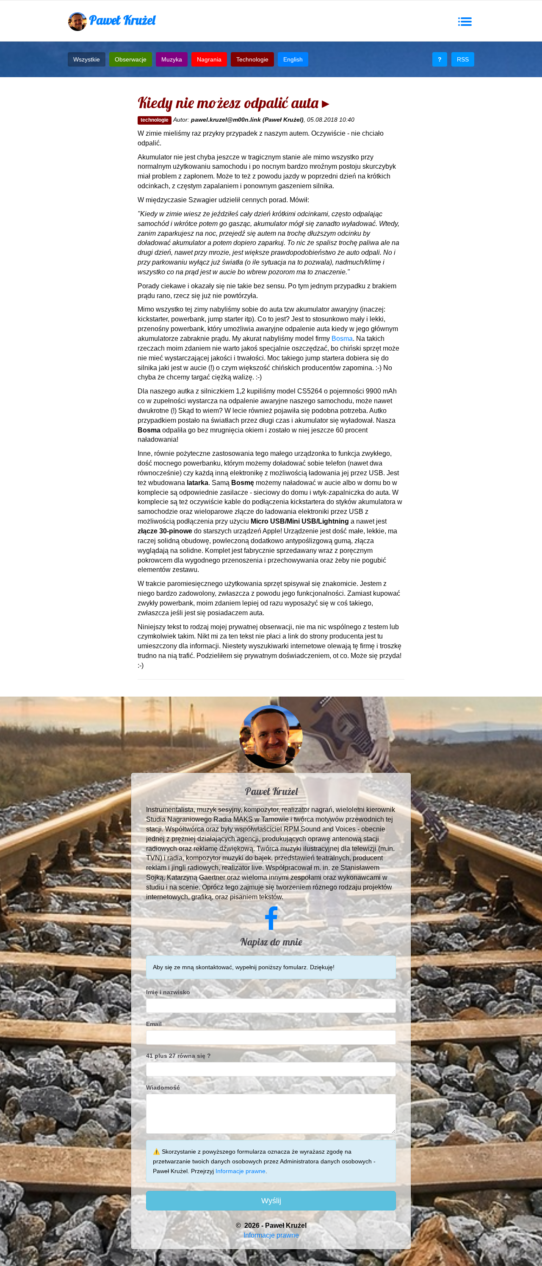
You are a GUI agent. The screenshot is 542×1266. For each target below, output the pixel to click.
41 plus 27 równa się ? (178, 1055)
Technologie (252, 59)
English (293, 59)
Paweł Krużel (122, 20)
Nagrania (209, 59)
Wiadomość (163, 1087)
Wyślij (271, 1200)
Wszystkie (86, 59)
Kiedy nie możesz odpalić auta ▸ (233, 102)
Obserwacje (131, 59)
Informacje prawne (240, 1171)
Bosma (342, 338)
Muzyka (171, 59)
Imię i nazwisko (168, 992)
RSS (463, 59)
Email (154, 1024)
